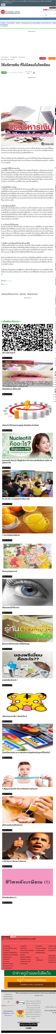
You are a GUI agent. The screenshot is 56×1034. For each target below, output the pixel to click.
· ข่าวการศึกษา (39, 946)
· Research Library (8, 964)
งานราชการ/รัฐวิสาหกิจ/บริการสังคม (13, 58)
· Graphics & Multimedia (10, 953)
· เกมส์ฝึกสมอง (39, 960)
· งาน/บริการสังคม (40, 950)
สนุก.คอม (5, 284)
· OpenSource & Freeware (10, 955)
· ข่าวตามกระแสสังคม (40, 948)
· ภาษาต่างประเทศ (24, 953)
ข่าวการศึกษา (4, 57)
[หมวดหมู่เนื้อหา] (36, 23)
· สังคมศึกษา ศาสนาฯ (25, 959)
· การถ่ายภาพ (6, 959)
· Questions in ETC (8, 966)
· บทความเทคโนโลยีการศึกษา (10, 948)
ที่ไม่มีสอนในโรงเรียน (32, 294)
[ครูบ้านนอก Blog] (18, 23)
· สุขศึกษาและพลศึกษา (25, 957)
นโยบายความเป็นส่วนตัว (6, 2)
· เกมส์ (36, 958)
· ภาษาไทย (22, 955)
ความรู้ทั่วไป (13, 57)
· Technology (6, 946)
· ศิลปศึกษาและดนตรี (25, 961)
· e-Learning (6, 950)
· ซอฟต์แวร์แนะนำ (7, 957)
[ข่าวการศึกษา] (10, 23)
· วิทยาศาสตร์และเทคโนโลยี (26, 950)
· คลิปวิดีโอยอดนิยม (40, 953)
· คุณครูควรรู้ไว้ (51, 956)
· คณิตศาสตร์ (23, 948)
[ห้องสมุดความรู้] (26, 23)
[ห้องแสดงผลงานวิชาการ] (46, 23)
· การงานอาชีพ (23, 964)
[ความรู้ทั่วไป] (4, 25)
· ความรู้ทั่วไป (23, 946)
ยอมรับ (3, 4)
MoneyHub (9, 281)
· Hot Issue (6, 961)
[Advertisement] (27, 309)
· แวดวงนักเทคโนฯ (7, 968)
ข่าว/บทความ (52, 58)
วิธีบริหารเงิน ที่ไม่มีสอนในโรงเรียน (10, 294)
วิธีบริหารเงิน (23, 294)
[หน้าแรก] (3, 23)
